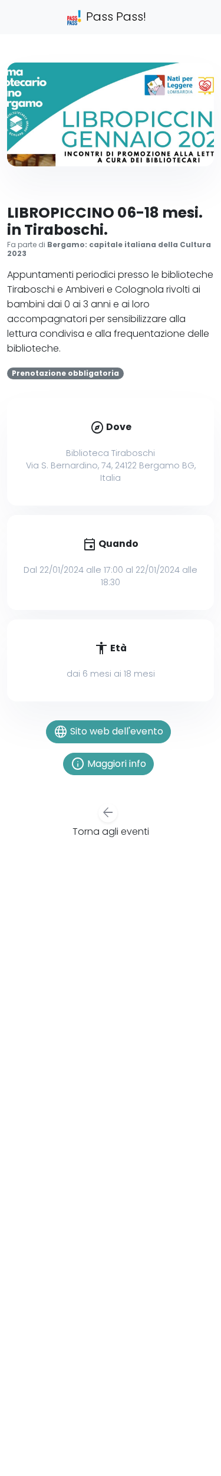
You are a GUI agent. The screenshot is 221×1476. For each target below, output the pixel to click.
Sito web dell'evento (108, 732)
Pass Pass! (114, 16)
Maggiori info (108, 764)
